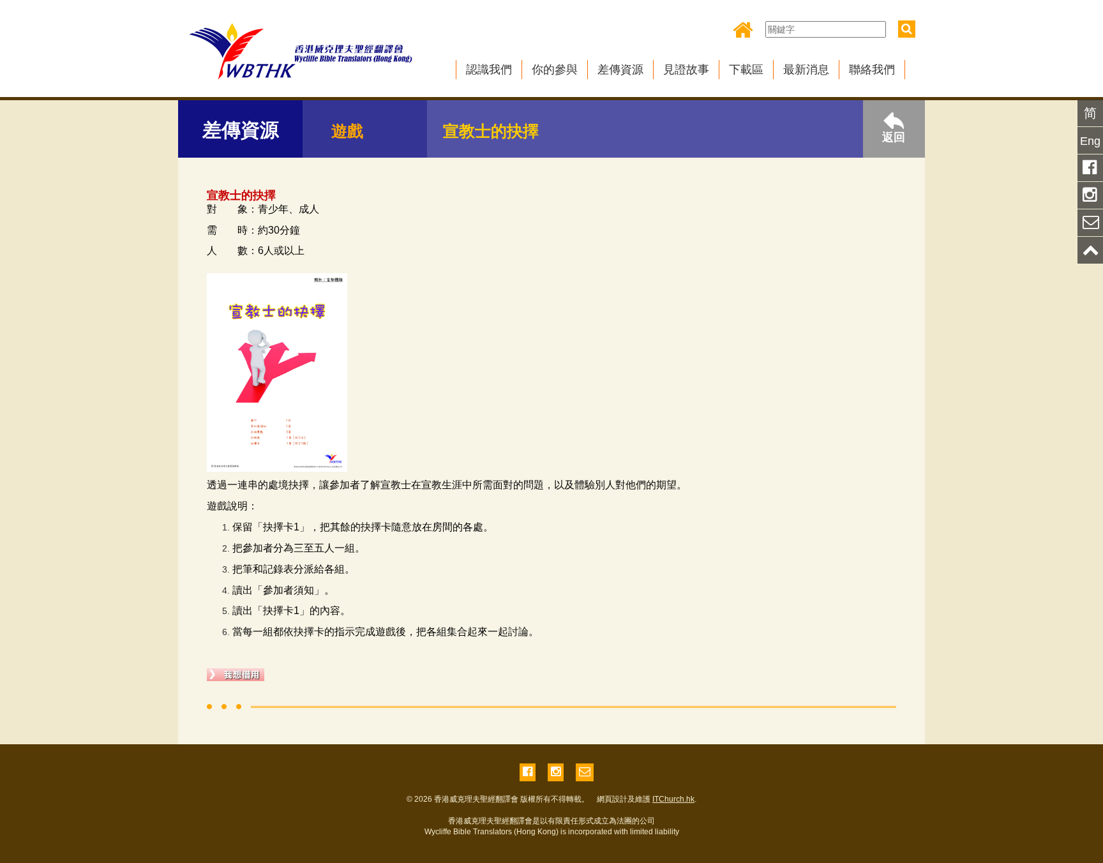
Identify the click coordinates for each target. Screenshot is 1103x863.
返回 (893, 137)
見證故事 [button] (686, 69)
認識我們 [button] (489, 69)
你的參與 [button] (555, 69)
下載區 (746, 69)
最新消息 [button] (806, 69)
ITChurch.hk (673, 799)
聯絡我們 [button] (872, 69)
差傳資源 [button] (620, 69)
